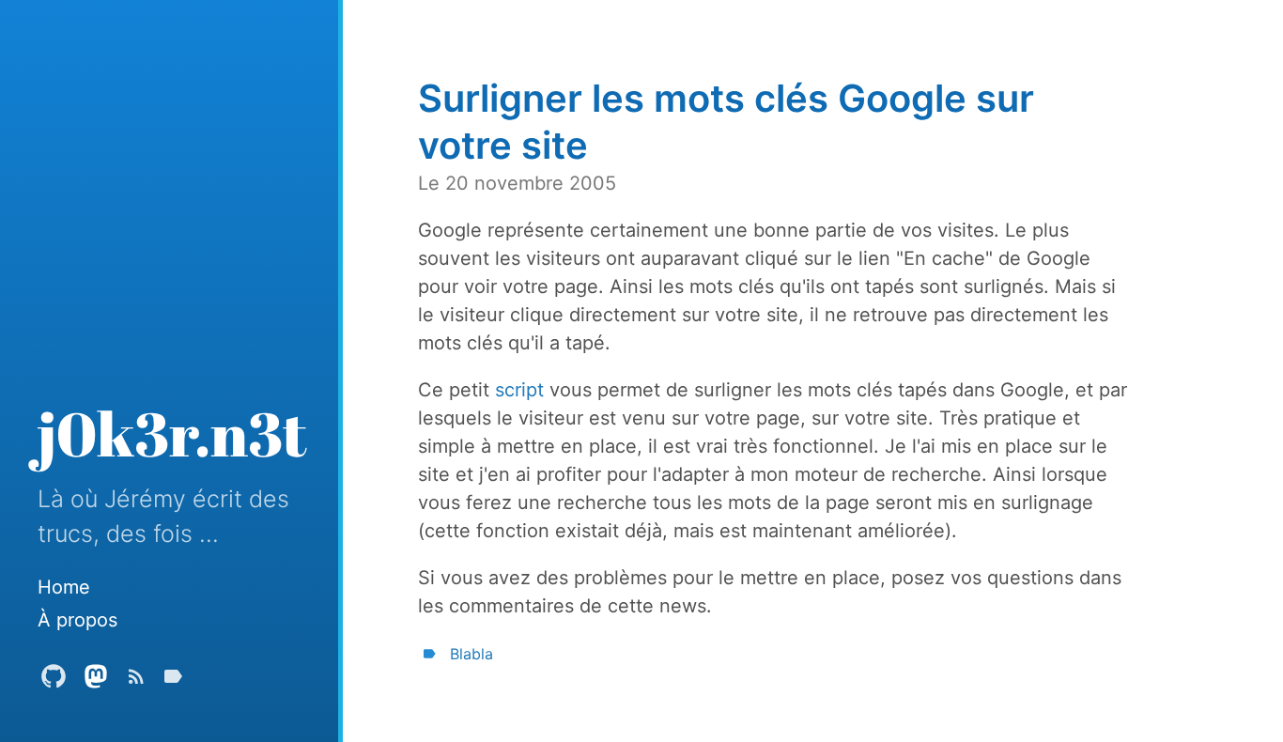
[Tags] (173, 680)
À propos (77, 620)
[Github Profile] (53, 680)
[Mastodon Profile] (96, 680)
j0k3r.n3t (172, 433)
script (519, 390)
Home (64, 587)
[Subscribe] (136, 680)
